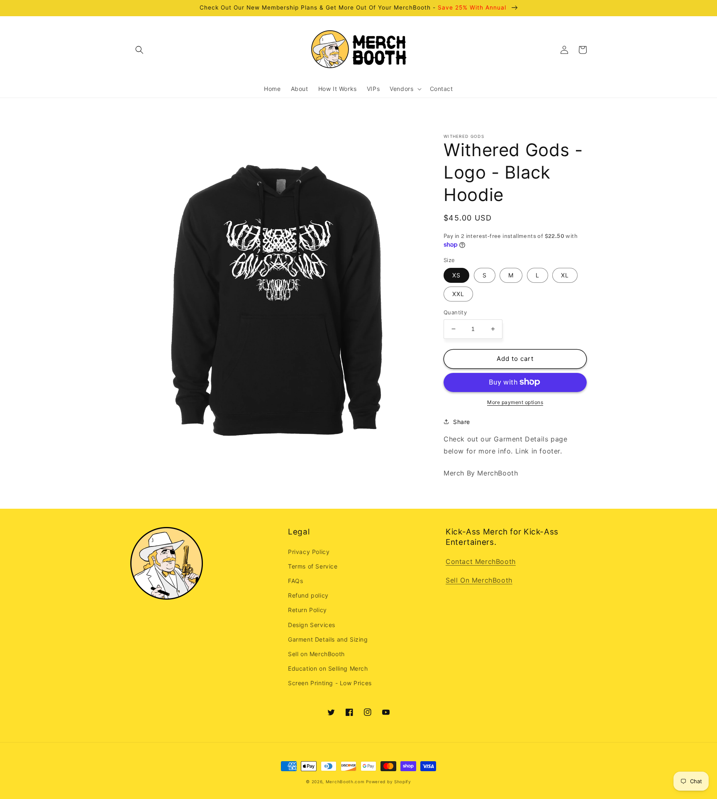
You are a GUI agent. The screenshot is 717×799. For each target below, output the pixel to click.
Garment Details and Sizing (328, 639)
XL (565, 275)
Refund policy (308, 595)
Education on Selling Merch (328, 668)
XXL (458, 293)
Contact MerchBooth (481, 561)
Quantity (455, 312)
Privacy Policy (308, 551)
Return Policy (307, 609)
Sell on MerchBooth (316, 653)
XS (456, 275)
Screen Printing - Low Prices (330, 682)
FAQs (295, 580)
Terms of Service (313, 566)
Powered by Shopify (388, 781)
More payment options (515, 402)
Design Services (311, 624)
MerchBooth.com (345, 781)
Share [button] (461, 421)
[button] (139, 50)
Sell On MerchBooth (479, 580)
